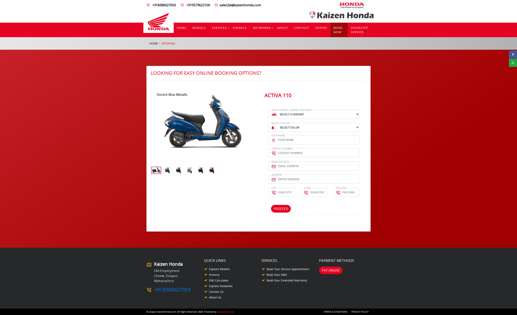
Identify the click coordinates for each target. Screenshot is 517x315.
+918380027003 (164, 5)
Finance (240, 28)
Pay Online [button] (331, 270)
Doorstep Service (359, 30)
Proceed (281, 208)
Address (276, 174)
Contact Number (282, 148)
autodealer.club (225, 311)
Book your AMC (277, 275)
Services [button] (219, 28)
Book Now (338, 30)
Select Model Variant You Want (291, 110)
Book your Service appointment (288, 269)
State (307, 188)
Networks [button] (262, 28)
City (273, 188)
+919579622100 (198, 5)
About (282, 28)
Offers (321, 28)
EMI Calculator (219, 280)
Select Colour (280, 123)
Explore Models (219, 269)
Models (199, 28)
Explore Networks (221, 286)
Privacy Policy (360, 311)
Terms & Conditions (335, 311)
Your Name (278, 135)
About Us (215, 297)
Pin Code (341, 188)
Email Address (280, 161)
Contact (301, 28)
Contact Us (216, 292)
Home (181, 28)
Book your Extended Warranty (287, 280)
